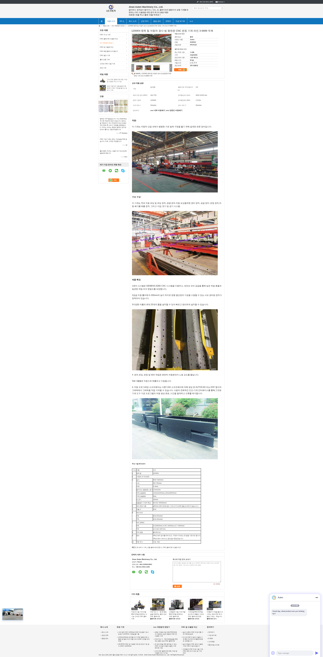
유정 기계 (103, 68)
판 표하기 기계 (141, 547)
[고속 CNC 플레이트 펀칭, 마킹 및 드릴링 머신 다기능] (103, 80)
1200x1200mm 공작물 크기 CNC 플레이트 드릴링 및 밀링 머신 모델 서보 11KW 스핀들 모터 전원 (134, 639)
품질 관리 (157, 21)
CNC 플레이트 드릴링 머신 (109, 39)
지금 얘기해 (180, 21)
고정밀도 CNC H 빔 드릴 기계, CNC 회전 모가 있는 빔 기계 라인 (193, 651)
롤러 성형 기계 (105, 59)
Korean (220, 2)
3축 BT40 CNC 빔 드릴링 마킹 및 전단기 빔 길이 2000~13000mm (133, 645)
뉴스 (191, 21)
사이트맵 (211, 642)
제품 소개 (111, 21)
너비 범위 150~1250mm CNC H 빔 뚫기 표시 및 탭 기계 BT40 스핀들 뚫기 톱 (133, 633)
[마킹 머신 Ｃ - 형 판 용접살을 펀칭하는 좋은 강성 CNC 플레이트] (158, 604)
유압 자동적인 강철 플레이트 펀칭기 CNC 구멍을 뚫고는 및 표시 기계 (117, 88)
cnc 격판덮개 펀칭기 (118, 26)
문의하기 (211, 632)
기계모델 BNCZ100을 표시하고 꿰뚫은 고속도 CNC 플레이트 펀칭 (196, 614)
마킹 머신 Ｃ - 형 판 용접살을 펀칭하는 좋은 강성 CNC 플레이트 (158, 614)
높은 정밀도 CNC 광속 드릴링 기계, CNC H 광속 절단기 (193, 645)
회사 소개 (132, 21)
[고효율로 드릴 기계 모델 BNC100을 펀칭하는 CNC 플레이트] (177, 604)
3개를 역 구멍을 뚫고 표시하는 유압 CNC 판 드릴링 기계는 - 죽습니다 (215, 614)
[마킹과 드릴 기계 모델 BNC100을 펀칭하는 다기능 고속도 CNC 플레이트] (139, 604)
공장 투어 (145, 21)
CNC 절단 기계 (105, 55)
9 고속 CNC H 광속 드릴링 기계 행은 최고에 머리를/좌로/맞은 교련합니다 (193, 639)
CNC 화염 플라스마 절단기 (109, 51)
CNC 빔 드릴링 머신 (106, 47)
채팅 (180, 70)
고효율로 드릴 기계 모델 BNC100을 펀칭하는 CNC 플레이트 (177, 614)
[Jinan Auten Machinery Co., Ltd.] (112, 8)
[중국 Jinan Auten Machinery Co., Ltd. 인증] (106, 106)
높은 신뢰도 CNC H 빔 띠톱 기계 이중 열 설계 (193, 633)
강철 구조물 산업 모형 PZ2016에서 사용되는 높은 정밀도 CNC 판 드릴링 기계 (166, 634)
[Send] (317, 653)
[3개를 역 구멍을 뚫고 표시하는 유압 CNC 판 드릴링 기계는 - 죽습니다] (215, 604)
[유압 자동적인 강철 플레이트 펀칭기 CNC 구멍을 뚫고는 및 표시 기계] (103, 88)
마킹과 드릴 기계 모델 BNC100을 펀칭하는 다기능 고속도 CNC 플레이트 (139, 615)
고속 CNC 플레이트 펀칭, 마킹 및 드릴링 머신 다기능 (166, 652)
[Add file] (273, 653)
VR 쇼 (121, 21)
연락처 (168, 21)
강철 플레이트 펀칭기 (154, 547)
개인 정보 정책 (103, 655)
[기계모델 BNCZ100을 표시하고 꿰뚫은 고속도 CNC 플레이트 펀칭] (196, 604)
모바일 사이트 (214, 645)
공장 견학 (105, 635)
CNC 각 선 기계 (105, 35)
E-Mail (210, 638)
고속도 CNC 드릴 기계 (107, 64)
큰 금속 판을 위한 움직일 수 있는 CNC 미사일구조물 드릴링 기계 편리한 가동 (166, 646)
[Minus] (316, 597)
